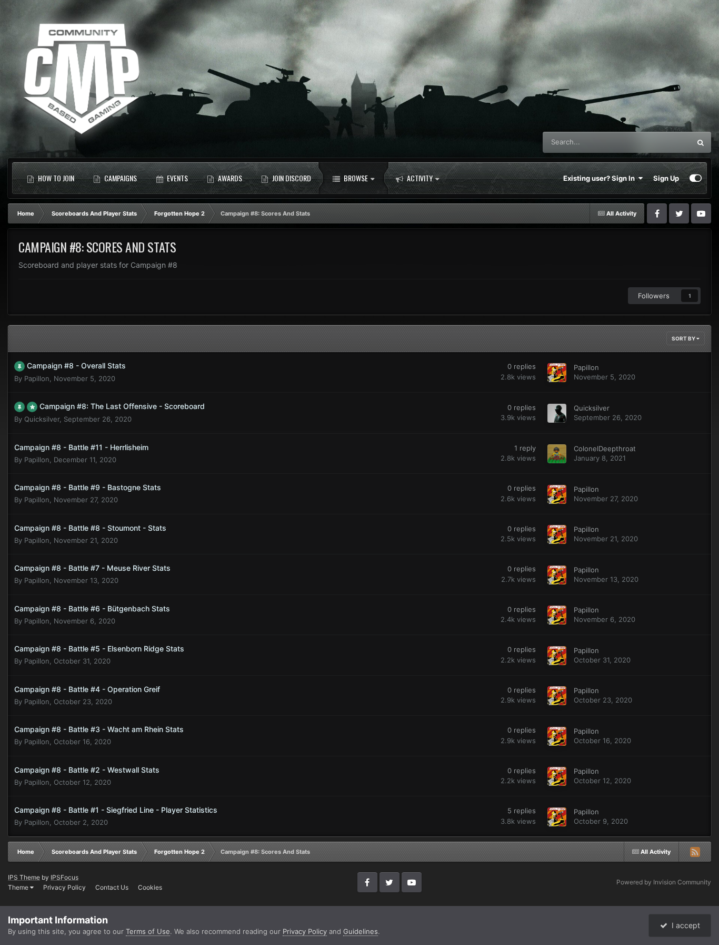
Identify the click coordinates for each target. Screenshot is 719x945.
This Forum (659, 142)
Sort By (684, 338)
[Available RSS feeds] (694, 852)
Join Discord (291, 177)
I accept (683, 925)
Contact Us (111, 887)
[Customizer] (695, 178)
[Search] (700, 142)
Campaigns (120, 177)
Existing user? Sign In (600, 178)
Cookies (150, 887)
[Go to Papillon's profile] (556, 372)
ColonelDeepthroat (605, 449)
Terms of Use (148, 931)
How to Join (55, 177)
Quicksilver (41, 419)
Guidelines (360, 931)
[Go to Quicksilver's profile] (556, 413)
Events (176, 177)
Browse (355, 177)
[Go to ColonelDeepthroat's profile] (556, 453)
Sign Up (666, 178)
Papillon (36, 378)
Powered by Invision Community (663, 882)
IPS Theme (24, 877)
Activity (419, 177)
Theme (19, 887)
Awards (229, 177)
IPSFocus (64, 877)
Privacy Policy (64, 887)
